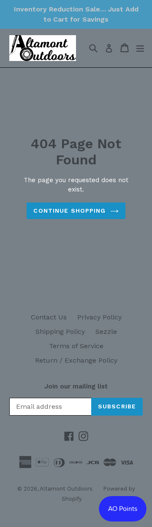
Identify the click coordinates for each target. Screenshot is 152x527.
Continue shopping (69, 210)
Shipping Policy (60, 331)
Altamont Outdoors (66, 488)
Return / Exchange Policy (76, 360)
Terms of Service (76, 346)
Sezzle (106, 331)
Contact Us (49, 317)
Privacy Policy (99, 317)
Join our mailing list (76, 386)
